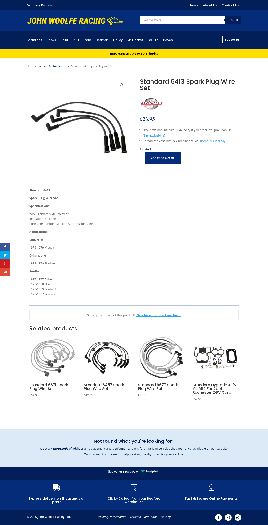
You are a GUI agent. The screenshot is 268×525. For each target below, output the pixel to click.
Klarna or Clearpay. (212, 141)
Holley (118, 40)
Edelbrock (34, 40)
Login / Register (42, 5)
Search (233, 20)
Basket (230, 39)
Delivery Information (112, 517)
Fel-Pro (153, 40)
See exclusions (154, 135)
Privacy (165, 517)
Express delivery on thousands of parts (57, 500)
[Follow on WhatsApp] (237, 517)
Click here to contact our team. (158, 315)
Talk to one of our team (100, 454)
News (194, 5)
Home (31, 66)
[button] (121, 85)
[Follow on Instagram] (228, 517)
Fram (87, 40)
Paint (64, 40)
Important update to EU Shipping (134, 53)
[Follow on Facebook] (218, 517)
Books (51, 40)
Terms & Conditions (143, 517)
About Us (210, 5)
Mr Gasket (135, 40)
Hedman (102, 40)
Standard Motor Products (53, 66)
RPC (76, 40)
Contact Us (230, 5)
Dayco (168, 40)
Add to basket (160, 158)
